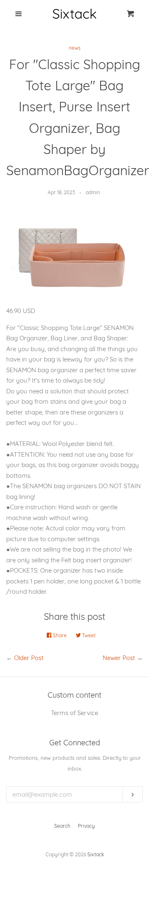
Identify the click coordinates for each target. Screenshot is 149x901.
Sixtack (95, 854)
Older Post (28, 658)
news (75, 48)
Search (62, 826)
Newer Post (119, 658)
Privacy (86, 826)
